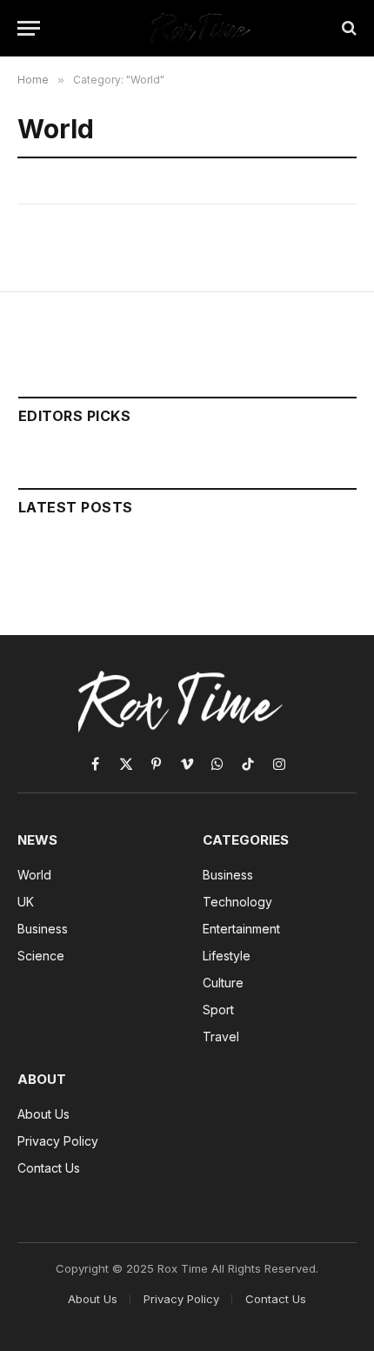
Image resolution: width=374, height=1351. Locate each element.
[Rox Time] (195, 28)
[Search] (347, 28)
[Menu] (28, 28)
